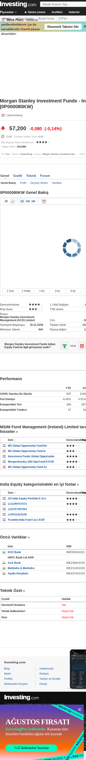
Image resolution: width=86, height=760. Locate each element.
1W (28, 201)
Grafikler (57, 12)
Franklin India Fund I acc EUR (26, 519)
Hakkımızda (46, 668)
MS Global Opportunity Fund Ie (27, 451)
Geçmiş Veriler (39, 183)
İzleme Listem (36, 12)
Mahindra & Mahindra (21, 568)
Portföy (8, 678)
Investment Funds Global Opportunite (31, 456)
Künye (43, 683)
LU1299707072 (17, 503)
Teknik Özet (11, 590)
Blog (7, 668)
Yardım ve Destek (49, 678)
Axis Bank (14, 562)
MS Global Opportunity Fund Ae (27, 467)
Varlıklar (57, 183)
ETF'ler (63, 18)
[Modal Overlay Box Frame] (42, 732)
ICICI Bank (14, 552)
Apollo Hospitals (18, 573)
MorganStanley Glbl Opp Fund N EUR (31, 461)
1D (22, 201)
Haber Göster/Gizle (43, 201)
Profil (23, 183)
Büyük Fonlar (46, 18)
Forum (45, 175)
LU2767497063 (17, 509)
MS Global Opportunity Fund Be (27, 445)
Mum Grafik (6, 201)
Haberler (74, 12)
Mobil (7, 673)
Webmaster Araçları (16, 683)
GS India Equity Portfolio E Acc (27, 498)
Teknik (31, 175)
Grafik (17, 175)
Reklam (44, 673)
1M (33, 201)
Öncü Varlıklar (13, 537)
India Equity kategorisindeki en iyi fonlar (38, 484)
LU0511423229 (17, 514)
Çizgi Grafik (12, 201)
